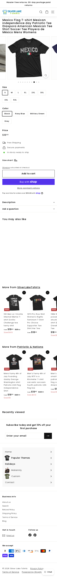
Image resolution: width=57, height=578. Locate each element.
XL (25, 92)
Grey (6, 121)
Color (5, 108)
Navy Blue (20, 113)
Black (7, 113)
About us (6, 502)
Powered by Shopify (32, 572)
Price (5, 130)
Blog (4, 521)
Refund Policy (8, 509)
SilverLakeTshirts (28, 287)
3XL (42, 92)
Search (5, 506)
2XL (33, 92)
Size (4, 87)
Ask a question (10, 209)
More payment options (28, 188)
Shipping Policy (9, 513)
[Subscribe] (48, 436)
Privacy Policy (37, 568)
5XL (15, 100)
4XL (6, 100)
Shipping (6, 167)
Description (8, 202)
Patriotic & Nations (30, 347)
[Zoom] (45, 75)
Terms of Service (9, 517)
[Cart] (47, 12)
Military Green (37, 113)
